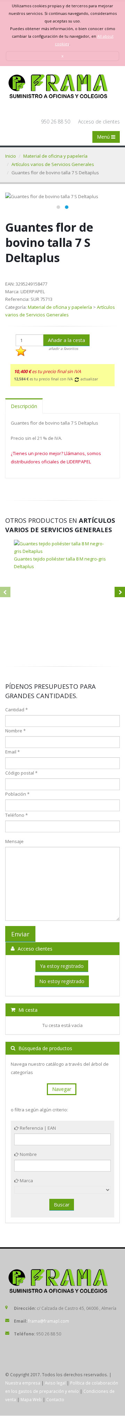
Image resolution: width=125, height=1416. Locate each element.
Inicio (10, 156)
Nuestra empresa (22, 1383)
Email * (12, 752)
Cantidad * (16, 709)
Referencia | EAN (37, 1128)
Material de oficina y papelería (55, 156)
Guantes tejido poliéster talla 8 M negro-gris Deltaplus (60, 563)
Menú (104, 136)
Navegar (61, 1089)
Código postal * (21, 773)
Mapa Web (31, 1399)
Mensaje (14, 841)
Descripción (24, 406)
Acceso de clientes (99, 121)
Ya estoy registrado (62, 966)
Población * (17, 794)
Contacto (55, 1399)
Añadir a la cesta (66, 340)
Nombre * (15, 731)
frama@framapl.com (48, 1321)
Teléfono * (16, 815)
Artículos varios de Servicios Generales (52, 164)
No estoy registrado (61, 981)
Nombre (28, 1154)
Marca (26, 1180)
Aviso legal (55, 1383)
